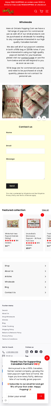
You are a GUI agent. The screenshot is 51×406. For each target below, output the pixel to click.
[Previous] (39, 118)
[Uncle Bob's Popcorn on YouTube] (36, 351)
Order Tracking (8, 326)
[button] (10, 240)
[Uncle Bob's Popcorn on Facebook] (31, 351)
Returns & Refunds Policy (11, 333)
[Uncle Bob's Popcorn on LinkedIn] (27, 356)
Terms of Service (26, 195)
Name (9, 132)
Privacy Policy (11, 195)
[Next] (44, 118)
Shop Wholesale (8, 317)
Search (5, 310)
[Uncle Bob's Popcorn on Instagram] (27, 351)
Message (10, 159)
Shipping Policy (8, 329)
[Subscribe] (40, 396)
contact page (27, 57)
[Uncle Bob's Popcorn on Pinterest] (41, 351)
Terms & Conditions (9, 339)
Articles (5, 320)
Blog (3, 323)
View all (45, 210)
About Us (5, 313)
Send (12, 186)
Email (9, 145)
